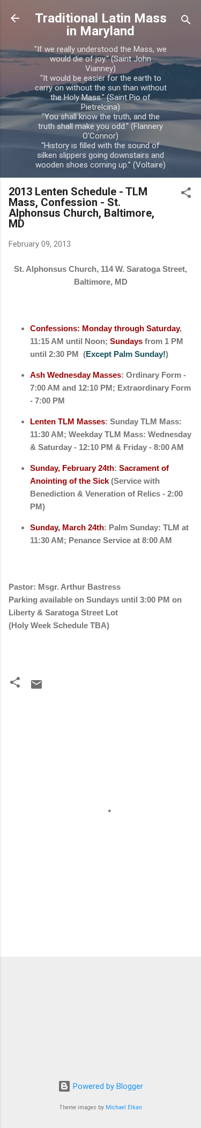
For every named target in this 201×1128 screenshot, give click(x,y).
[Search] (186, 21)
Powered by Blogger (107, 1086)
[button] (186, 194)
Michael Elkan (124, 1107)
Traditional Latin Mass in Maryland (101, 25)
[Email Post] (36, 688)
